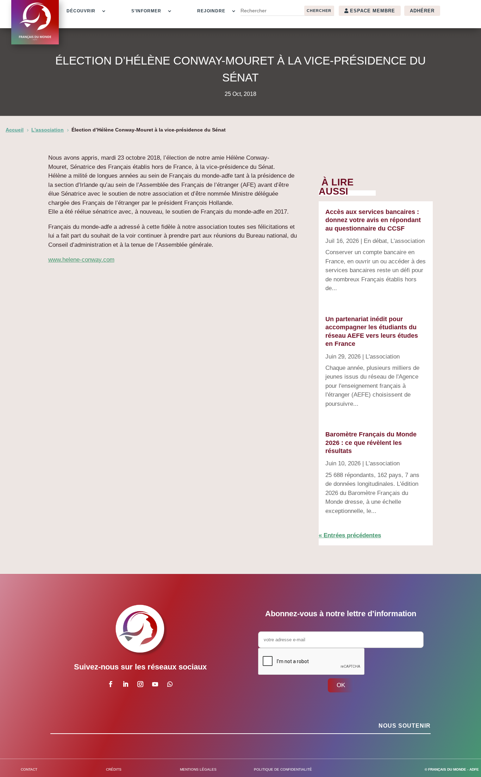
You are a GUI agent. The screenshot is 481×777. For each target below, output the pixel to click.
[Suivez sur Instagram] (140, 684)
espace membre (372, 10)
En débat (375, 241)
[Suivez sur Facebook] (111, 684)
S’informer (146, 10)
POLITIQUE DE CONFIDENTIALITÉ (283, 769)
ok (341, 685)
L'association (408, 241)
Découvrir (81, 10)
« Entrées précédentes (350, 535)
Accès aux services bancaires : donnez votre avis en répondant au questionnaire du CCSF (373, 220)
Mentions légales (198, 769)
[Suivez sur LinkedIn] (125, 684)
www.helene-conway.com (81, 259)
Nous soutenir (405, 726)
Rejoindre (211, 10)
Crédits (113, 769)
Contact (29, 769)
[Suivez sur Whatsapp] (170, 684)
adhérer (422, 10)
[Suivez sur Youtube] (155, 684)
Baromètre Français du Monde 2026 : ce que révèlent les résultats (371, 442)
